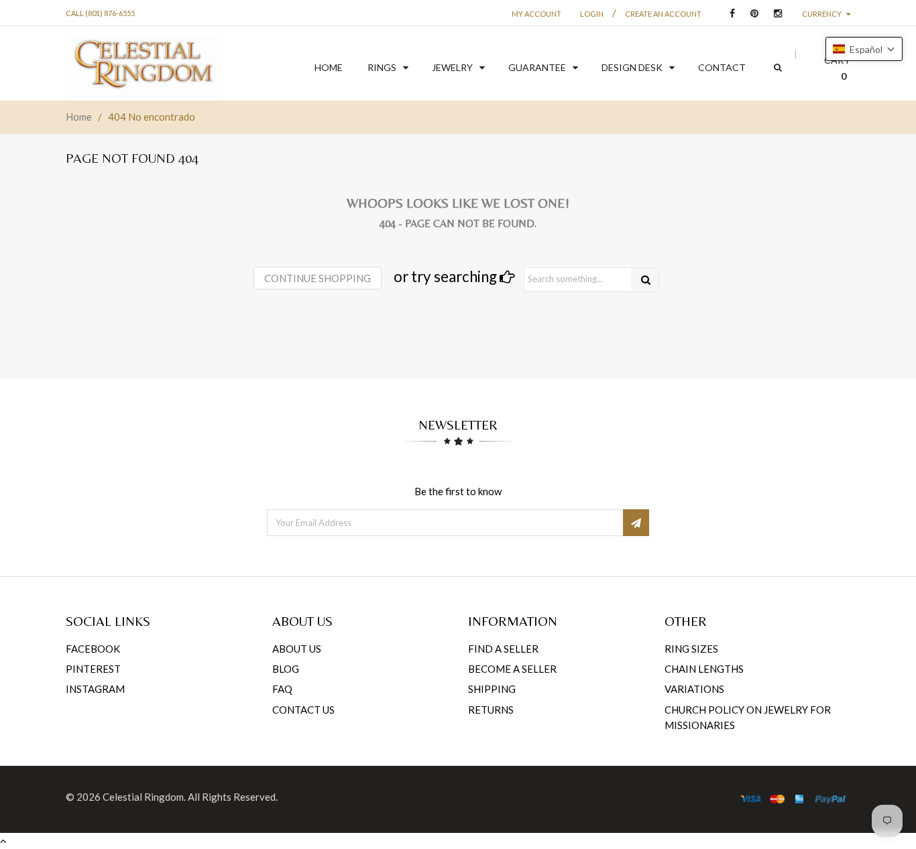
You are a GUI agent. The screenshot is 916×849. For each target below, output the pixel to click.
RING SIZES (691, 649)
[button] (864, 49)
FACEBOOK (93, 649)
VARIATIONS (694, 689)
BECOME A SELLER (512, 669)
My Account (536, 13)
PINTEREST (93, 669)
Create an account (663, 13)
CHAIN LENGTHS (704, 669)
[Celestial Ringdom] (144, 68)
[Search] (646, 279)
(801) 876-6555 (110, 13)
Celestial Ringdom (143, 797)
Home (79, 117)
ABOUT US (296, 649)
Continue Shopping (317, 278)
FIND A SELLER (503, 649)
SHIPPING (492, 689)
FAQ (282, 689)
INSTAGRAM (95, 689)
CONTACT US (303, 710)
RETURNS (491, 710)
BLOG (285, 669)
